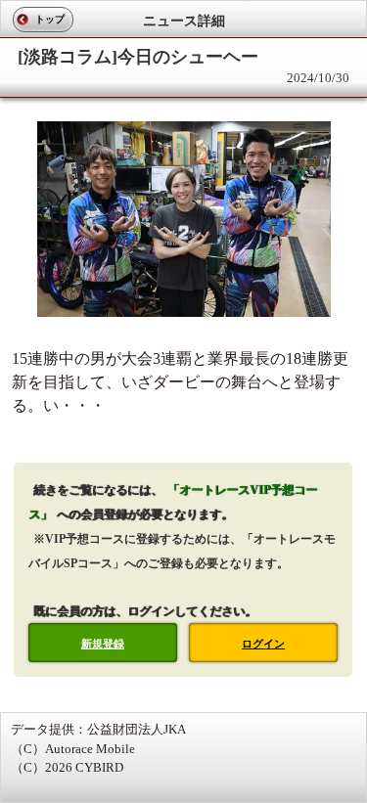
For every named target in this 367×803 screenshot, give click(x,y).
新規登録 (102, 643)
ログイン (263, 643)
